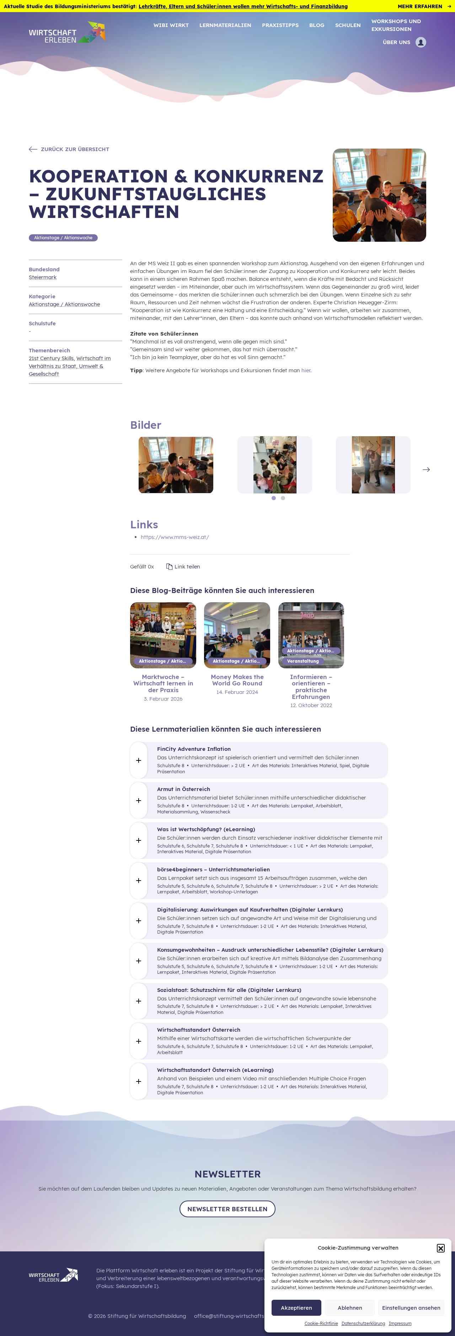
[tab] (274, 498)
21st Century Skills (51, 358)
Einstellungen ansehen (411, 1307)
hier (305, 370)
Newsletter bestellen (227, 1209)
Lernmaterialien (225, 25)
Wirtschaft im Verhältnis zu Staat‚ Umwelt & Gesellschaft (70, 366)
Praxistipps (280, 25)
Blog (317, 25)
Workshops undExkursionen (396, 25)
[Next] (427, 469)
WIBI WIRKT (171, 25)
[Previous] (128, 469)
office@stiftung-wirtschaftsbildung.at (241, 1316)
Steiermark (43, 277)
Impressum (400, 1323)
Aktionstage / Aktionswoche (64, 304)
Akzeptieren (296, 1307)
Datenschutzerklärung (363, 1323)
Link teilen (187, 566)
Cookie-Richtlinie (321, 1323)
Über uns (396, 42)
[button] (440, 1247)
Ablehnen (350, 1307)
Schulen (348, 25)
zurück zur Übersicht (75, 149)
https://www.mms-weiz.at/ (175, 537)
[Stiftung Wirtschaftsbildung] (59, 1273)
